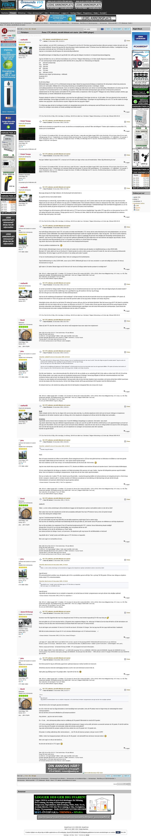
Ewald (137, 210)
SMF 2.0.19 (68, 829)
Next (27, 29)
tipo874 (138, 208)
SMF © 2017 (75, 829)
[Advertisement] (116, 5)
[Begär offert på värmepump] (74, 817)
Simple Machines (83, 829)
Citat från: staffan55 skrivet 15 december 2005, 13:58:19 (54, 446)
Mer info (123, 832)
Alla (30, 29)
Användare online (139, 203)
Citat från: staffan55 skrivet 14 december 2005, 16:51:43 (54, 357)
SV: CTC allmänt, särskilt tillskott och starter (56, 120)
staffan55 (24, 40)
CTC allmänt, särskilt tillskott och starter (55, 39)
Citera (128, 40)
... (24, 29)
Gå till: (115, 784)
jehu (22, 226)
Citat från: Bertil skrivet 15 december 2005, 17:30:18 (53, 564)
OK (118, 832)
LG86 (137, 205)
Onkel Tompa (25, 121)
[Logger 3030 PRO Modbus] (74, 805)
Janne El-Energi (26, 612)
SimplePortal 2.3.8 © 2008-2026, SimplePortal (76, 827)
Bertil (129, 23)
